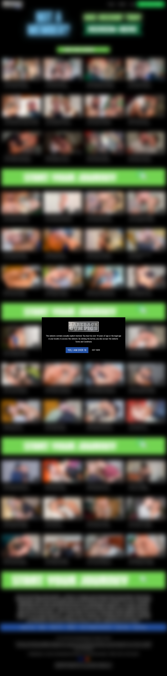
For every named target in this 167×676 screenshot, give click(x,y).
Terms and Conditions (83, 342)
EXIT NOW (96, 350)
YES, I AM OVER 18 (77, 350)
